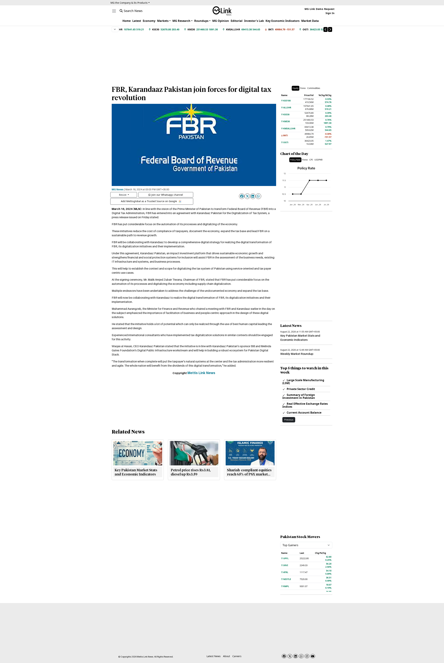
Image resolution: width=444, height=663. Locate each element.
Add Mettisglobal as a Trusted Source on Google (149, 201)
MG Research (181, 21)
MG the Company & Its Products (129, 2)
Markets (163, 21)
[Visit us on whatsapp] (301, 656)
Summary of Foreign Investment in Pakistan (298, 396)
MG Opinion (220, 21)
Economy (149, 21)
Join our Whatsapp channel (167, 194)
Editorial (236, 21)
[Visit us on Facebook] (284, 656)
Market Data (310, 21)
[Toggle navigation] (114, 11)
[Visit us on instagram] (307, 656)
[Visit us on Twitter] (289, 656)
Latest (136, 21)
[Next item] (330, 29)
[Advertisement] (222, 57)
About (226, 656)
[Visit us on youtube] (312, 656)
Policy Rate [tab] (295, 159)
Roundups (201, 21)
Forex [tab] (303, 88)
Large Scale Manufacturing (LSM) (303, 381)
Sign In (330, 13)
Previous (288, 419)
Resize (123, 194)
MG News (117, 189)
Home (126, 21)
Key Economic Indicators (283, 21)
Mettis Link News (201, 373)
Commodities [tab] (313, 88)
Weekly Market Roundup (296, 354)
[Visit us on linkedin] (295, 656)
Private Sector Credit (300, 389)
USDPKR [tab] (318, 159)
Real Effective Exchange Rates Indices (305, 405)
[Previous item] (325, 29)
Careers (236, 656)
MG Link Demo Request (319, 9)
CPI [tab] (311, 159)
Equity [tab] (295, 88)
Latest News (214, 656)
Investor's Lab (254, 21)
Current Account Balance (303, 412)
